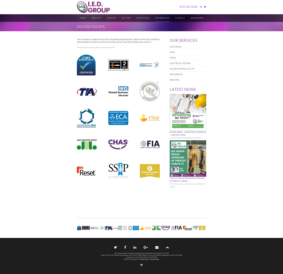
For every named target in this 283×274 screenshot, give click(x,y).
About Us (96, 18)
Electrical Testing (180, 63)
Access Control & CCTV (182, 69)
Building (174, 80)
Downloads (197, 18)
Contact (180, 18)
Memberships (162, 18)
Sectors (126, 18)
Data (172, 52)
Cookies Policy (144, 259)
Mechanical (176, 74)
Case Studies (143, 18)
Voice (173, 57)
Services (111, 18)
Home (82, 18)
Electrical (176, 46)
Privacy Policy (154, 259)
